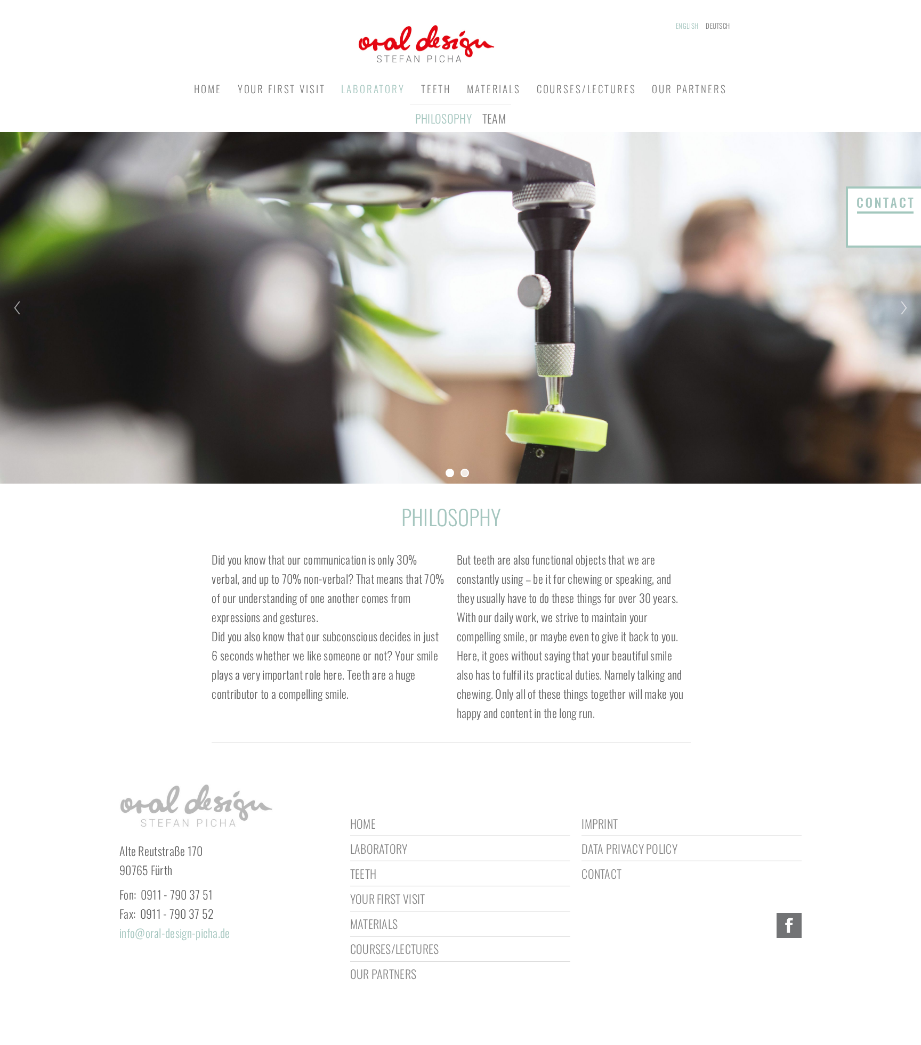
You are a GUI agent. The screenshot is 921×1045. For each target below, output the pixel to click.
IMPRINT (599, 823)
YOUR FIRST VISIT (387, 898)
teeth (436, 88)
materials (494, 88)
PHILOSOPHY (443, 118)
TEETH (363, 873)
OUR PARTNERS (383, 973)
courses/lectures (586, 88)
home (207, 88)
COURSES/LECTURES (394, 948)
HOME (363, 823)
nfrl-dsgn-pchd (173, 932)
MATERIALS (374, 923)
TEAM (494, 118)
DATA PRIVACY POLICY (629, 848)
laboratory (373, 88)
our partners (689, 88)
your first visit (282, 88)
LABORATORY (379, 848)
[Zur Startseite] (460, 42)
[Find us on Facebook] (789, 925)
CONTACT (601, 873)
